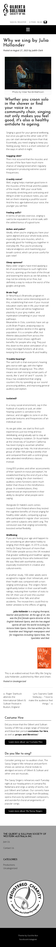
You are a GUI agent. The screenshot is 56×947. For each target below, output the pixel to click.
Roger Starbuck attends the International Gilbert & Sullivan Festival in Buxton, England (14, 700)
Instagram (32, 939)
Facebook (23, 939)
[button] (28, 29)
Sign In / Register (18, 22)
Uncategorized (19, 681)
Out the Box (32, 935)
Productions (9, 864)
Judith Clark (37, 50)
